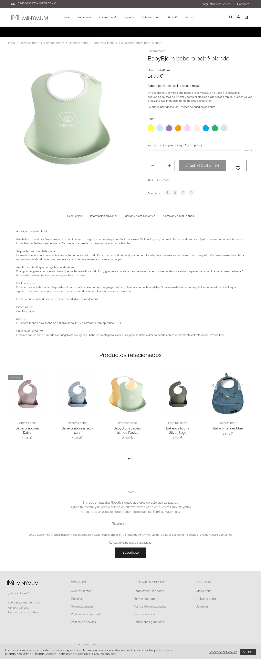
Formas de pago (145, 598)
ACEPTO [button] (248, 651)
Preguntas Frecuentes (216, 4)
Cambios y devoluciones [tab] (178, 215)
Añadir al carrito (199, 166)
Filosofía (173, 17)
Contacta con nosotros (23, 612)
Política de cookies (83, 622)
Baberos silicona (103, 43)
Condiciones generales (149, 622)
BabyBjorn (163, 70)
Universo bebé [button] (107, 17)
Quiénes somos (151, 17)
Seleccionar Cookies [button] (223, 652)
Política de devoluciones (150, 606)
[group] (228, 394)
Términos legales (82, 606)
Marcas (189, 17)
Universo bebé (29, 43)
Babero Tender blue (228, 428)
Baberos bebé (78, 43)
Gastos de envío (144, 614)
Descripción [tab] (74, 215)
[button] (213, 385)
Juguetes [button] (129, 17)
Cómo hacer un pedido (149, 591)
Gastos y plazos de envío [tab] (140, 215)
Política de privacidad (85, 614)
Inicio (66, 17)
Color (151, 118)
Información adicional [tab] (103, 215)
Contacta (243, 4)
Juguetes (202, 606)
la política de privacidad (137, 542)
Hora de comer (54, 43)
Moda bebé (204, 591)
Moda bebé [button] (84, 17)
